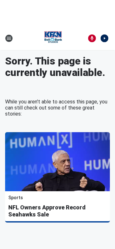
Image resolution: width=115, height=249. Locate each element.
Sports (15, 197)
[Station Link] (53, 38)
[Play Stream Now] (104, 38)
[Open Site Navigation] (9, 38)
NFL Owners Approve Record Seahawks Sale (47, 211)
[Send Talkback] (92, 38)
